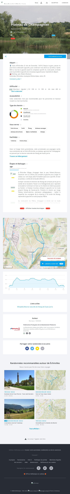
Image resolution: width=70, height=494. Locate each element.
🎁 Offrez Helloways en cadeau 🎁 (35, 474)
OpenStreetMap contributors (60, 268)
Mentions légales (55, 459)
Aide (26, 462)
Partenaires (21, 459)
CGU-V (30, 459)
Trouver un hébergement (18, 156)
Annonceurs (34, 462)
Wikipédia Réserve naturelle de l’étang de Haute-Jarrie (35, 307)
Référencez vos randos (48, 462)
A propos (12, 459)
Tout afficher (34, 429)
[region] (35, 243)
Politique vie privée (40, 459)
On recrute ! (18, 462)
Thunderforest (46, 268)
